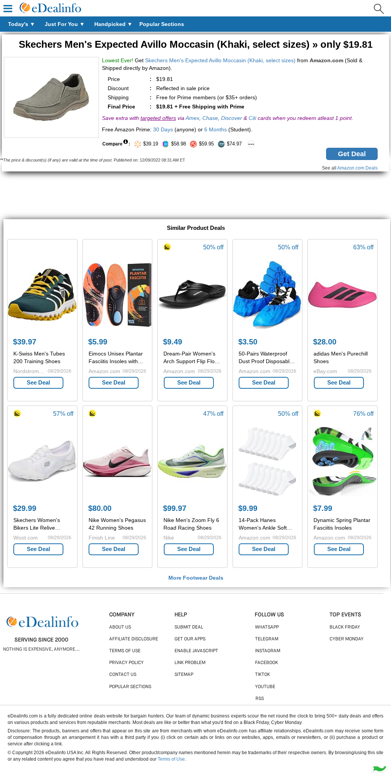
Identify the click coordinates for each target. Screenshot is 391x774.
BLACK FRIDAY (345, 627)
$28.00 (324, 342)
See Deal (38, 382)
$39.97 (24, 342)
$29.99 (24, 508)
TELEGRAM (266, 639)
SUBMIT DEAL (188, 627)
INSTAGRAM (267, 651)
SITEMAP (183, 674)
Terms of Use (171, 759)
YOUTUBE (265, 687)
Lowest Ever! (117, 60)
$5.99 (97, 342)
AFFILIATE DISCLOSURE (133, 639)
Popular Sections (130, 687)
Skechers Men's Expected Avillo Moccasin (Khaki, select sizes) (220, 60)
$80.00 (99, 508)
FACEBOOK (266, 663)
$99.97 (174, 508)
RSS (259, 698)
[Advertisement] (195, 196)
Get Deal (352, 154)
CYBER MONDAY (347, 639)
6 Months (215, 129)
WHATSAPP (267, 627)
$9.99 (247, 508)
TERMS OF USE (125, 651)
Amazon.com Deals (357, 168)
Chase (210, 118)
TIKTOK (262, 674)
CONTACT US (122, 674)
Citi (252, 118)
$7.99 (322, 508)
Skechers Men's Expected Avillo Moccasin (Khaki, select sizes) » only (196, 44)
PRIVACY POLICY (126, 663)
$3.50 (247, 342)
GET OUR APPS (189, 639)
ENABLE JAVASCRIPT (196, 651)
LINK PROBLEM (189, 663)
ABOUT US (120, 627)
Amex (192, 118)
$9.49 (172, 342)
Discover (231, 118)
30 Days (163, 129)
